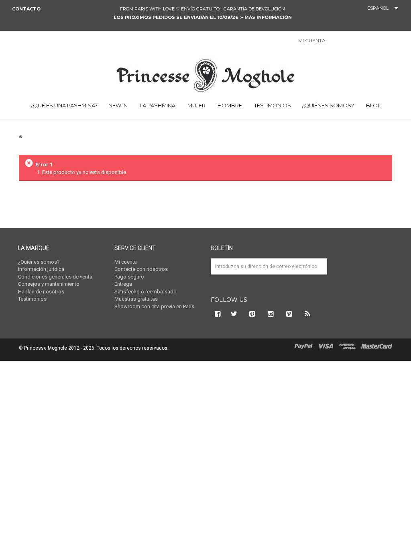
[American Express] (347, 346)
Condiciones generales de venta (55, 277)
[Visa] (326, 346)
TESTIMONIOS (272, 105)
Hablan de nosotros (41, 292)
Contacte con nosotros (141, 269)
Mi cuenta (125, 262)
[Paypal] (304, 346)
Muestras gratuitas (136, 299)
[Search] (394, 42)
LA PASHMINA (156, 105)
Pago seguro (129, 277)
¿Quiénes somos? (328, 105)
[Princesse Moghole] (205, 74)
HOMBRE (229, 105)
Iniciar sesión (336, 41)
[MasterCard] (376, 346)
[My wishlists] (354, 41)
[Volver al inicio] (20, 136)
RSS (308, 314)
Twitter (234, 314)
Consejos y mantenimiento (48, 284)
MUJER (196, 105)
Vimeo (289, 314)
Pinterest (252, 314)
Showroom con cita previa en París (154, 306)
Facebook (217, 314)
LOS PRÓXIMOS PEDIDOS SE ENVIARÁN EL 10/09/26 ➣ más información (203, 17)
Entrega (123, 284)
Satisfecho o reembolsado (145, 292)
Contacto (26, 9)
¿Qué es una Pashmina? (63, 105)
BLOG (373, 105)
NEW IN (118, 105)
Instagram (271, 314)
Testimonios (32, 299)
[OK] (317, 272)
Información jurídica (41, 269)
